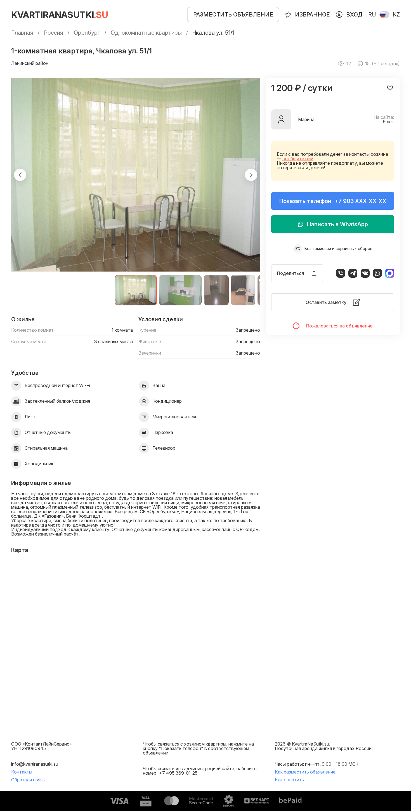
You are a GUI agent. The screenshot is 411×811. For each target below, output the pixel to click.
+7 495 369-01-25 (178, 773)
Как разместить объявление (305, 772)
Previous (20, 175)
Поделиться (290, 273)
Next (251, 175)
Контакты (21, 772)
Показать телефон (332, 201)
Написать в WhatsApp (337, 224)
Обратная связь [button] (28, 779)
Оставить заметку (326, 302)
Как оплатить (289, 779)
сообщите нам (297, 158)
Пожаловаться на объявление (339, 326)
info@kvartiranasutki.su (34, 764)
